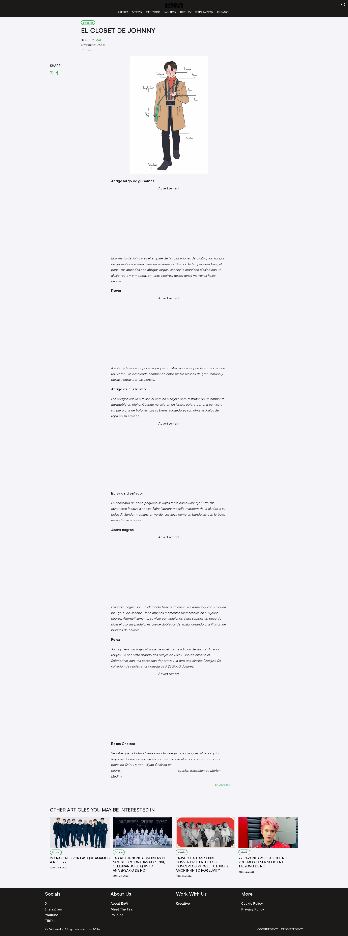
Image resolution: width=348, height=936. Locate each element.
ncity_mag (93, 40)
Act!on (137, 12)
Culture (153, 12)
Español (223, 12)
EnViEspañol (223, 785)
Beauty (186, 12)
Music (123, 12)
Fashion (170, 12)
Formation (204, 12)
